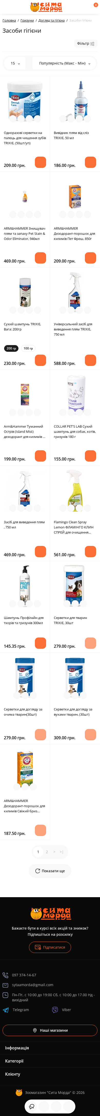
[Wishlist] (37, 118)
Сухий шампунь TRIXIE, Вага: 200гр (22, 326)
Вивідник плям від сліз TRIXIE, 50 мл (71, 135)
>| (62, 851)
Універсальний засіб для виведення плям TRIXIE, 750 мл (73, 329)
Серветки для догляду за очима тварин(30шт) (23, 712)
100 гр (28, 348)
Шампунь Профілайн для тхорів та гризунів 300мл (24, 620)
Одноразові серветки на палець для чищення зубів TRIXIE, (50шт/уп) (25, 137)
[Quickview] (12, 118)
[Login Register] (85, 7)
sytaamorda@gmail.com (32, 984)
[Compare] (29, 118)
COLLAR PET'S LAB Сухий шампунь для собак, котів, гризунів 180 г (75, 431)
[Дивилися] (31, 1106)
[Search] (21, 7)
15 (13, 63)
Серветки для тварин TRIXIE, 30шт (70, 620)
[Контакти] (76, 7)
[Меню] (8, 7)
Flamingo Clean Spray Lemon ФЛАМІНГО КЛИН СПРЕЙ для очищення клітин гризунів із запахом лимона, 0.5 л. (75, 527)
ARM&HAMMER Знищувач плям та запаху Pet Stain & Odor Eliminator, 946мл (24, 233)
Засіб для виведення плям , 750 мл (24, 524)
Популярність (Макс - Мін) (62, 63)
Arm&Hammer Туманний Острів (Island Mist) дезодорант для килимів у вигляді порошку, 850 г (24, 431)
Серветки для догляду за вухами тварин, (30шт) (73, 712)
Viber (66, 1009)
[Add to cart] (40, 162)
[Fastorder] (21, 118)
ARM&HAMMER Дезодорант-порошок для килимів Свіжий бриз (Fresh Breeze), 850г (24, 806)
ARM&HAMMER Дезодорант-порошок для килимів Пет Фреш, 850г (74, 233)
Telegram (21, 1009)
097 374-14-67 (24, 975)
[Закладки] (56, 1106)
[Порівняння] (68, 1106)
